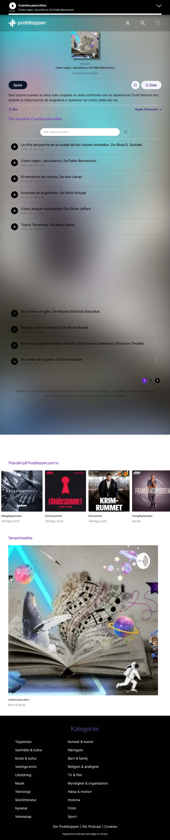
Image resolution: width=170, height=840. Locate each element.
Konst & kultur (26, 758)
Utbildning (23, 775)
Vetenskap (23, 816)
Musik (19, 783)
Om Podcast (91, 826)
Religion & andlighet (83, 767)
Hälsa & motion (80, 791)
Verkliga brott (26, 767)
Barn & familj (77, 758)
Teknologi (22, 791)
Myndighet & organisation (88, 783)
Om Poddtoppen (66, 826)
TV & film (75, 775)
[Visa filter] (125, 132)
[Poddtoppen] (27, 23)
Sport (72, 816)
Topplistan (23, 742)
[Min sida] (128, 23)
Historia (74, 800)
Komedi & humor (81, 742)
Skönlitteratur (25, 800)
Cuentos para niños (85, 73)
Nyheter (21, 808)
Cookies (110, 826)
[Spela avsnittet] (14, 147)
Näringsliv (75, 750)
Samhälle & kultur (28, 750)
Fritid (72, 808)
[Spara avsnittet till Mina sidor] (135, 85)
